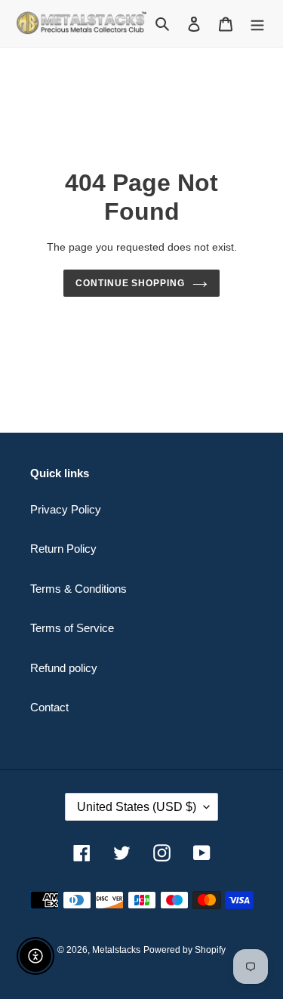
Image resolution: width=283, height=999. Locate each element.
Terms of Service (72, 627)
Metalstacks (116, 950)
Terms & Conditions (78, 588)
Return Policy (63, 548)
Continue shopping (130, 283)
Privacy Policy (65, 509)
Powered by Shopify (184, 950)
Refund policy (63, 667)
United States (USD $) (136, 806)
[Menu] (257, 24)
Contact (49, 707)
